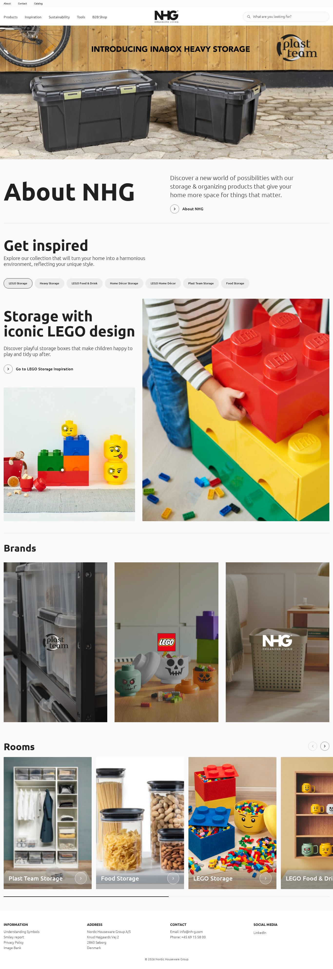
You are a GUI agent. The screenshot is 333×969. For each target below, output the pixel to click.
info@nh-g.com (191, 932)
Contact (22, 3)
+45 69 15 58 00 (193, 937)
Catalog (38, 3)
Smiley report (14, 937)
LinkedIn (260, 933)
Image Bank (12, 948)
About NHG (192, 209)
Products (11, 17)
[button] (312, 746)
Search (249, 17)
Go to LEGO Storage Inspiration (44, 369)
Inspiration (33, 17)
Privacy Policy (14, 942)
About (7, 3)
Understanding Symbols (21, 932)
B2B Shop (99, 17)
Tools (81, 17)
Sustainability (59, 17)
